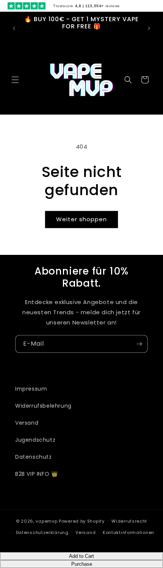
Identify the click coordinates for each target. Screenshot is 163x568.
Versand (26, 423)
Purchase (81, 564)
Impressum (31, 389)
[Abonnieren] (139, 344)
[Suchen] (128, 79)
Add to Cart (81, 556)
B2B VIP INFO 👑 (36, 474)
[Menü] (15, 79)
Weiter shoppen (81, 219)
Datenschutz (33, 457)
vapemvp (46, 521)
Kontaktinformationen (128, 532)
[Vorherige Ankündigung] (14, 28)
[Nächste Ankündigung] (149, 28)
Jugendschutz (35, 440)
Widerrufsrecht (129, 521)
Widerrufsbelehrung (43, 406)
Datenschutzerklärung (42, 532)
